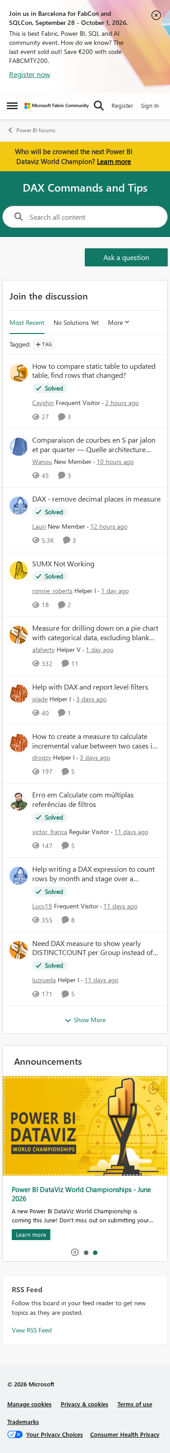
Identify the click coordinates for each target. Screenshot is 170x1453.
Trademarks (23, 1421)
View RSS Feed (32, 1330)
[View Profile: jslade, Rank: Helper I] (19, 694)
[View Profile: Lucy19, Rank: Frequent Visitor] (19, 876)
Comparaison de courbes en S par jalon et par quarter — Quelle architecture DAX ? (93, 444)
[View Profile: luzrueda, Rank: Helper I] (19, 950)
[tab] (85, 1252)
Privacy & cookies (84, 1404)
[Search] (98, 105)
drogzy (41, 757)
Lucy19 (42, 906)
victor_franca (49, 831)
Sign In (150, 105)
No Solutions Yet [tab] (76, 322)
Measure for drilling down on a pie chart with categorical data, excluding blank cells (95, 632)
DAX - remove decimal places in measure (96, 498)
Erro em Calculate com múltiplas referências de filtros (83, 799)
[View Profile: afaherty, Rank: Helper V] (19, 635)
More (115, 322)
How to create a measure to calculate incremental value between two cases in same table (94, 741)
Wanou (42, 461)
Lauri (39, 526)
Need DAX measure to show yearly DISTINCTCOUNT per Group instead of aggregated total (92, 948)
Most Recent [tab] (27, 322)
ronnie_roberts (52, 590)
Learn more (114, 161)
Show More (90, 1019)
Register (122, 105)
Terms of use (134, 1404)
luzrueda (44, 979)
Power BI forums (35, 130)
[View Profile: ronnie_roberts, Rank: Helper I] (19, 570)
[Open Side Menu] (12, 105)
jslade (40, 699)
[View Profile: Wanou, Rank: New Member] (19, 447)
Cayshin (43, 402)
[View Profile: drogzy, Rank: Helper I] (19, 743)
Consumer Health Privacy (125, 1434)
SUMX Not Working (63, 563)
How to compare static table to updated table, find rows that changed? (93, 371)
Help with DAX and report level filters (90, 686)
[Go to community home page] (56, 106)
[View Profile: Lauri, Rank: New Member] (19, 506)
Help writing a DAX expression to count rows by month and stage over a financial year (93, 873)
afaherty (43, 649)
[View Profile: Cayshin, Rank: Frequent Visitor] (19, 373)
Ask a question (126, 257)
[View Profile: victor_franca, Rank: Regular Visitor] (19, 801)
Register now (29, 74)
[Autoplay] (75, 1252)
